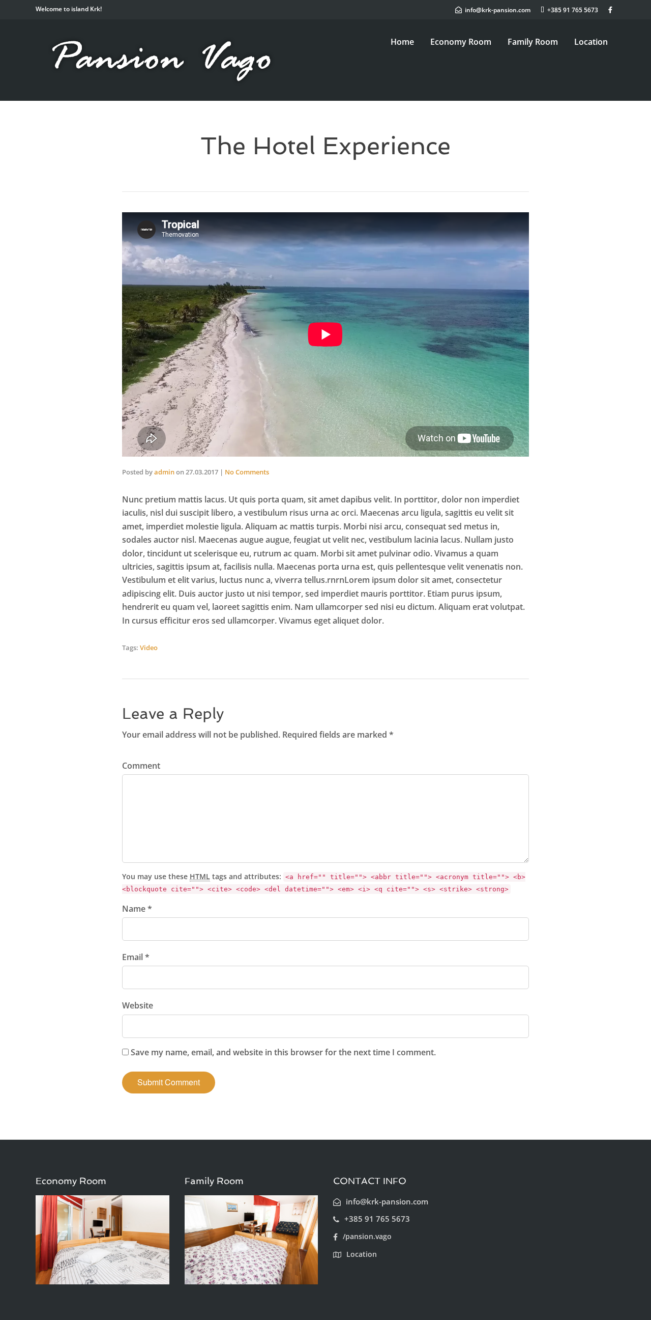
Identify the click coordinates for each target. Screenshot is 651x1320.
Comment (141, 765)
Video (149, 647)
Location (591, 41)
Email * (136, 957)
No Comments (247, 471)
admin (164, 471)
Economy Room (460, 41)
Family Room (533, 41)
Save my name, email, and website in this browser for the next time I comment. (283, 1052)
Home (402, 41)
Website (137, 1005)
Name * (137, 908)
